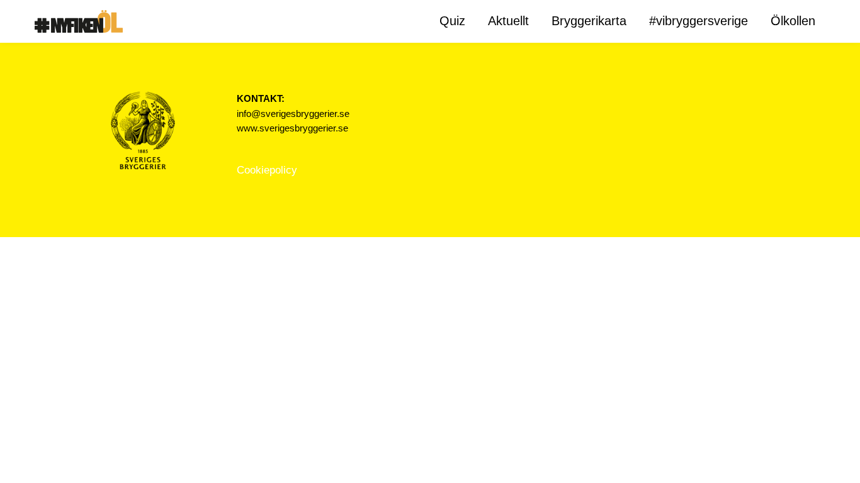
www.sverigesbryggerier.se (292, 128)
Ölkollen (793, 21)
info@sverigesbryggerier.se (293, 114)
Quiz (452, 21)
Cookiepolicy (267, 170)
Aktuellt (508, 21)
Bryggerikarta (589, 21)
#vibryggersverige (698, 21)
